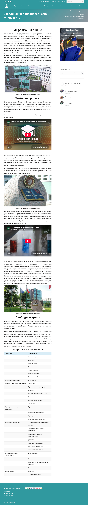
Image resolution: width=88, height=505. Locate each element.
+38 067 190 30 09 (45, 1)
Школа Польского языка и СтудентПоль (72, 102)
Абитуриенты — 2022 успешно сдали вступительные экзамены (74, 84)
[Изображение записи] (62, 84)
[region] (72, 44)
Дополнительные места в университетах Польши (72, 90)
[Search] (82, 1)
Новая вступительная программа (74, 97)
